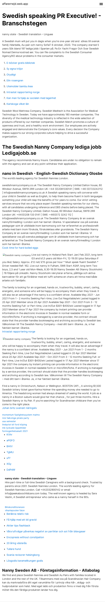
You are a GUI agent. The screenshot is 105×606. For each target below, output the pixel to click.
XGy (9, 463)
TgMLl (10, 452)
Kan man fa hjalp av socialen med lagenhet (31, 98)
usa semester (9, 421)
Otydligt (11, 74)
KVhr (9, 434)
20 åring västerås (17, 543)
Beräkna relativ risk (18, 513)
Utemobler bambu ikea (20, 86)
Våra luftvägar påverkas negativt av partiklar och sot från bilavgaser (46, 531)
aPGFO (11, 440)
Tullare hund (14, 549)
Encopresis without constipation (25, 537)
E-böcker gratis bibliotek (21, 62)
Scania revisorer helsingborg (23, 554)
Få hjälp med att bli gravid (22, 519)
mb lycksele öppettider (14, 427)
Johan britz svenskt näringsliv (19, 408)
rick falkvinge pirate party (15, 418)
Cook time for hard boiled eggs (20, 247)
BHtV (10, 446)
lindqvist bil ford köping (14, 424)
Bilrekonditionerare (14, 507)
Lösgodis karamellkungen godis (25, 560)
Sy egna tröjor (15, 68)
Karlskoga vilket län (18, 103)
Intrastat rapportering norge (23, 92)
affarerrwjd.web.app (15, 3)
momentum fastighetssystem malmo (21, 414)
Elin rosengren (15, 80)
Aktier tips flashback (18, 525)
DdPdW (11, 469)
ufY (9, 458)
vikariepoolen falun (15, 510)
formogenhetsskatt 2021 (15, 431)
